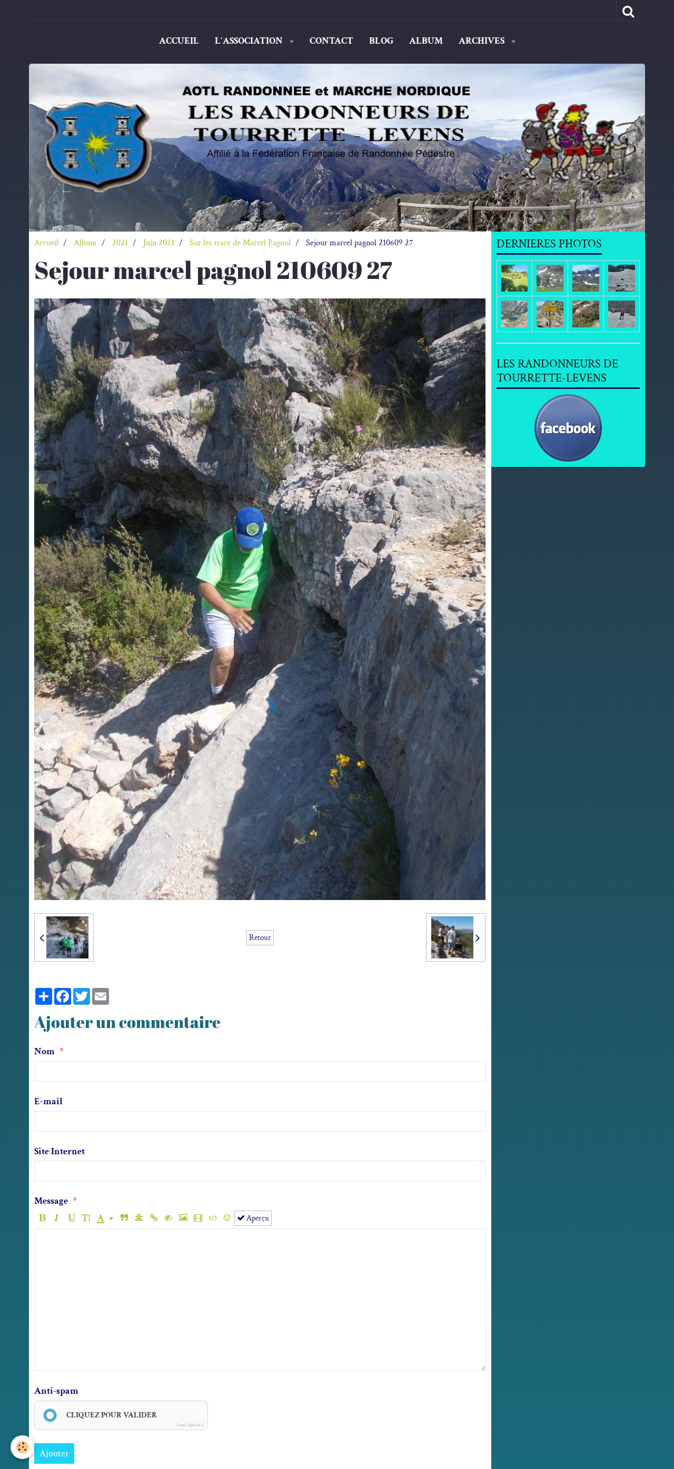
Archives (483, 41)
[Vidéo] (197, 1218)
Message (51, 1201)
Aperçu (257, 1218)
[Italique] (56, 1218)
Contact (331, 41)
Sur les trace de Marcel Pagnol (240, 242)
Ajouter (54, 1453)
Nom (44, 1051)
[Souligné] (71, 1218)
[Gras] (41, 1218)
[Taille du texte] (86, 1218)
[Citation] (124, 1218)
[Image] (183, 1218)
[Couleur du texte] (105, 1218)
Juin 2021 (158, 242)
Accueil (179, 41)
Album (426, 41)
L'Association (250, 41)
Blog (381, 41)
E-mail (48, 1101)
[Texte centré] (138, 1218)
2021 (120, 242)
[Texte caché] (168, 1218)
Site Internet (59, 1151)
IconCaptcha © (190, 1425)
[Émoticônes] (227, 1218)
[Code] (212, 1218)
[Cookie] (22, 1447)
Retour (260, 937)
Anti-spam (56, 1391)
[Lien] (153, 1218)
